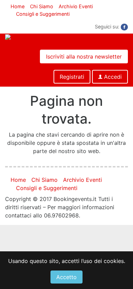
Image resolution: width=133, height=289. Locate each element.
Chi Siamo (41, 6)
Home (18, 6)
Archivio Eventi (76, 6)
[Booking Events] (28, 37)
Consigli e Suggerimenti (43, 14)
